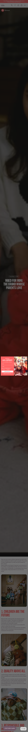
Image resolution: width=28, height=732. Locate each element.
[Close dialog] (26, 357)
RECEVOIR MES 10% (7, 371)
